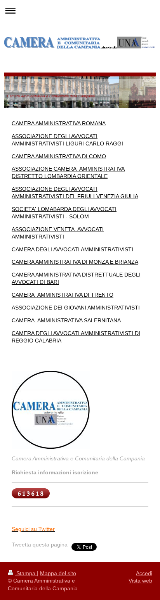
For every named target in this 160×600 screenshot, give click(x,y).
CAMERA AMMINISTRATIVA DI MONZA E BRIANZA (75, 262)
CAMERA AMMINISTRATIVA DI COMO (59, 156)
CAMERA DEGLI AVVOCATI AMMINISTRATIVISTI (72, 249)
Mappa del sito (58, 573)
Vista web (140, 581)
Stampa (26, 573)
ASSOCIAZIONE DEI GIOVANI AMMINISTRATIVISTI (76, 307)
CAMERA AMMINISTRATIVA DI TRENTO (62, 295)
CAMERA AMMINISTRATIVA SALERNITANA (66, 320)
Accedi (144, 573)
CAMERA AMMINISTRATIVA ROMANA (59, 123)
